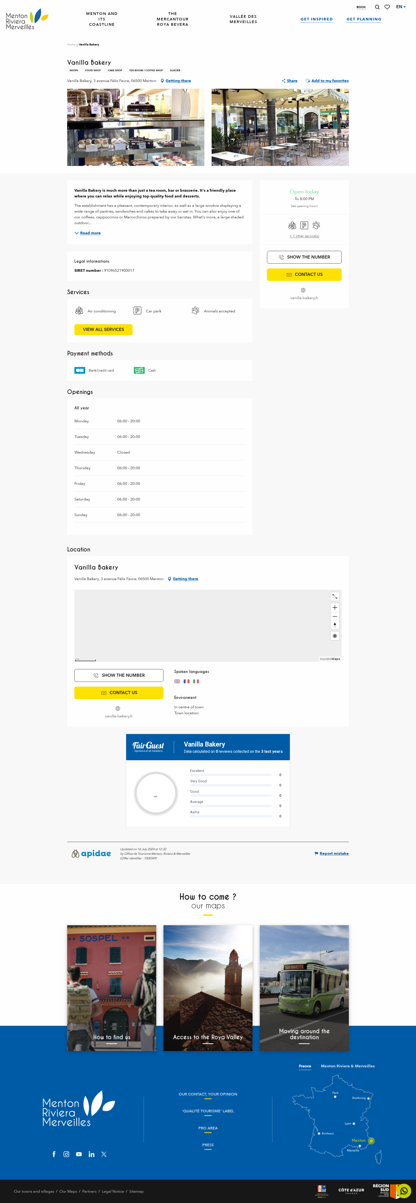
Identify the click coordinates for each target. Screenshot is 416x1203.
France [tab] (305, 1066)
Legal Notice (113, 1191)
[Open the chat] (404, 1191)
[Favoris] (387, 7)
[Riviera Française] (322, 1191)
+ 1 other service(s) (304, 236)
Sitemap (136, 1191)
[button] (377, 7)
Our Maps (68, 1191)
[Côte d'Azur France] (351, 1191)
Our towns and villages (34, 1191)
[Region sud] (387, 1191)
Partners (89, 1191)
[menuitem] (27, 19)
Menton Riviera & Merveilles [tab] (348, 1066)
